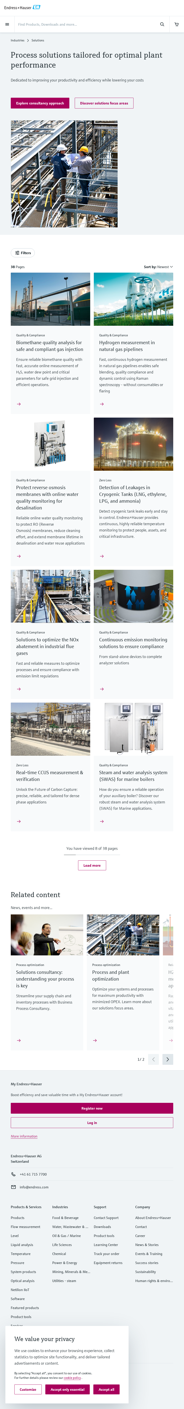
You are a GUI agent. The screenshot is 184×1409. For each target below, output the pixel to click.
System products (23, 1271)
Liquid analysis (22, 1244)
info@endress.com (34, 1187)
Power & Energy (64, 1262)
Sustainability (145, 1271)
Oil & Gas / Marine (66, 1235)
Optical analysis (23, 1280)
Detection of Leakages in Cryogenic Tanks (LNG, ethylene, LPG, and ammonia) (133, 494)
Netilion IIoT (20, 1289)
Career (140, 1235)
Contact (141, 1226)
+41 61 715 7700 (33, 1174)
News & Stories (147, 1244)
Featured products (25, 1307)
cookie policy (72, 1378)
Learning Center (106, 1244)
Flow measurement (25, 1226)
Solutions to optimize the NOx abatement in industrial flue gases (47, 646)
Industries (17, 40)
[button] (40, 103)
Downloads (102, 1226)
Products (17, 1217)
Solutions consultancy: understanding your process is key (45, 979)
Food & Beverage (65, 1217)
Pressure (17, 1262)
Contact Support (106, 1217)
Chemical (59, 1253)
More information (24, 1136)
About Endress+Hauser (153, 1217)
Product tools (21, 1316)
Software (18, 1298)
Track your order (106, 1253)
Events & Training (148, 1253)
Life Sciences (62, 1244)
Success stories (146, 1262)
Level (15, 1235)
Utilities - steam (64, 1280)
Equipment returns (108, 1262)
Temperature (21, 1253)
